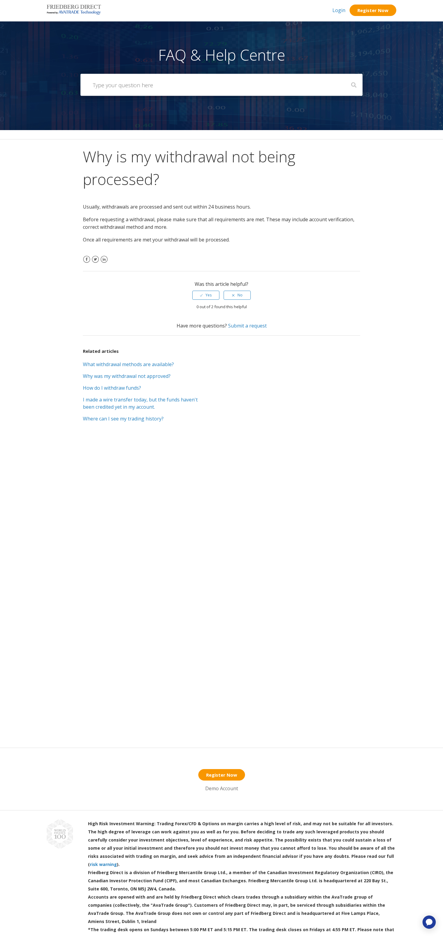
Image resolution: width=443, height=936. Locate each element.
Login (338, 10)
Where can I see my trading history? (123, 418)
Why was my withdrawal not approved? (127, 376)
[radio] (205, 295)
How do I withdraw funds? (112, 388)
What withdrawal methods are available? (128, 364)
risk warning (103, 864)
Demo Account (221, 788)
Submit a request (247, 325)
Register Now (372, 10)
